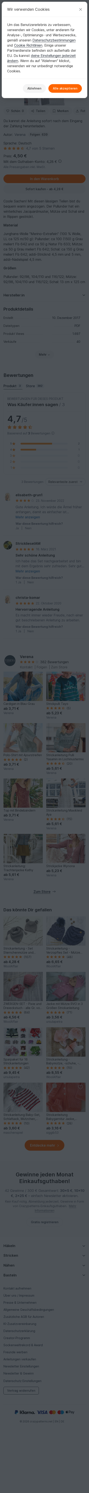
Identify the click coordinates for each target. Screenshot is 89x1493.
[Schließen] (80, 9)
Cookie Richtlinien (28, 45)
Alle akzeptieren (65, 88)
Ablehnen (34, 88)
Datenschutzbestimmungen (54, 40)
